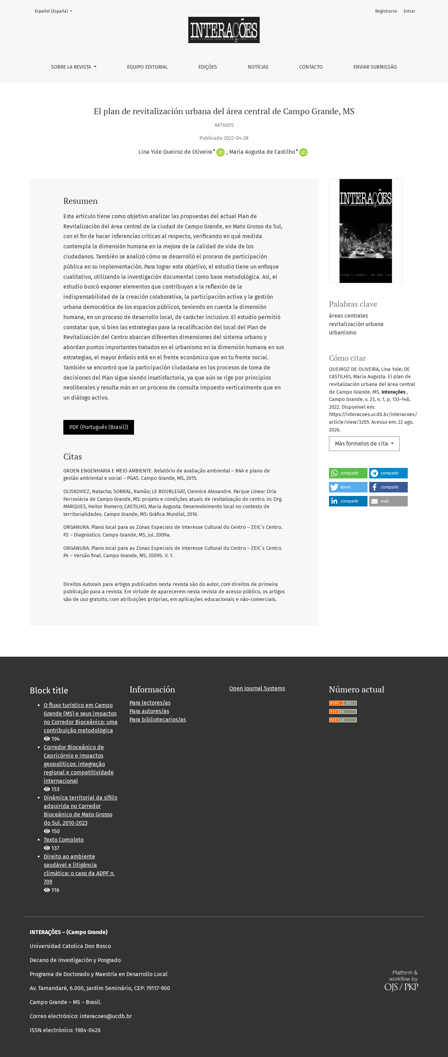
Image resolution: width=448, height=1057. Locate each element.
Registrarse (386, 11)
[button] (348, 473)
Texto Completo (64, 839)
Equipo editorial (147, 67)
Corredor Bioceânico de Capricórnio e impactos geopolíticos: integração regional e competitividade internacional (79, 764)
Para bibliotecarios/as (158, 719)
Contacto (311, 67)
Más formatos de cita (362, 443)
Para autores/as (149, 711)
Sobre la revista (71, 67)
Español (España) (55, 11)
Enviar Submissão (375, 67)
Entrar (409, 11)
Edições (207, 67)
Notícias (258, 67)
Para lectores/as (150, 702)
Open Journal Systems (257, 688)
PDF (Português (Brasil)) (98, 427)
